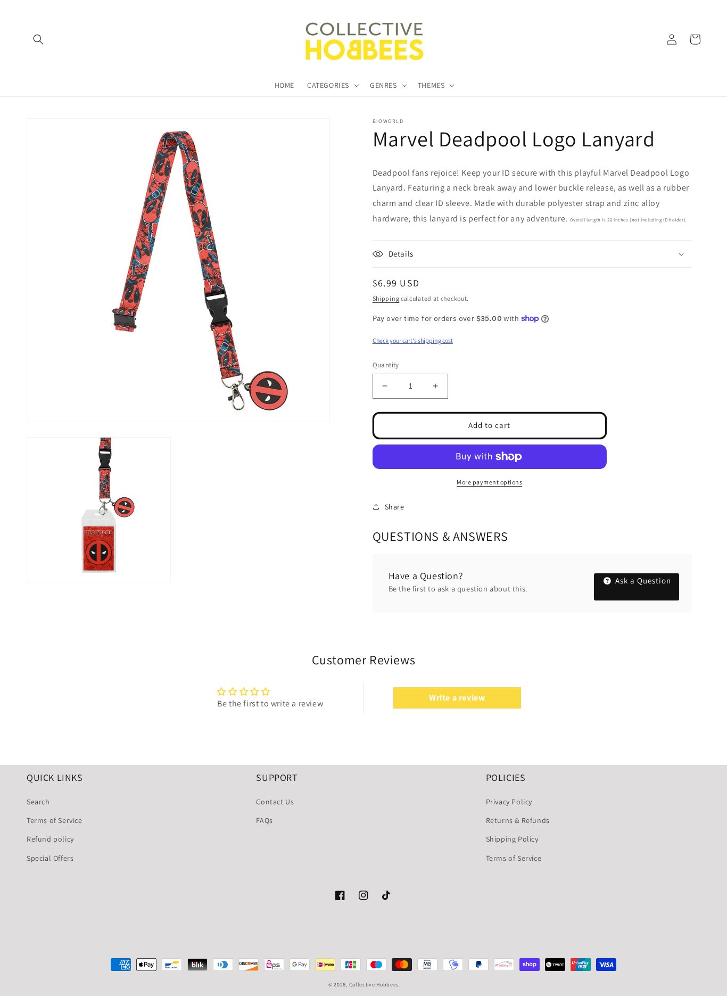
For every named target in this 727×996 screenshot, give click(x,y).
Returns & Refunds (518, 820)
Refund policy (50, 839)
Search (38, 801)
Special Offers (50, 858)
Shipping (386, 298)
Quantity (386, 364)
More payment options (489, 482)
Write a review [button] (457, 697)
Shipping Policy (512, 839)
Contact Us (275, 801)
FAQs (264, 820)
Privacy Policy (509, 801)
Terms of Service (54, 820)
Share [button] (394, 507)
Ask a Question (642, 580)
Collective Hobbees (374, 984)
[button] (38, 39)
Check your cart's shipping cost (413, 340)
